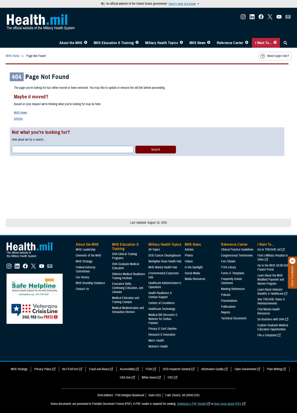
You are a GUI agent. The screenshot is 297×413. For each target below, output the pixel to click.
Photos (189, 255)
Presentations (229, 301)
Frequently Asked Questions (231, 281)
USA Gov (125, 377)
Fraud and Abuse (99, 369)
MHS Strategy (84, 261)
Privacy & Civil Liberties (162, 329)
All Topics (154, 250)
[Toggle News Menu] (208, 43)
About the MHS (70, 43)
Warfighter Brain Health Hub (164, 261)
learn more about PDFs (227, 404)
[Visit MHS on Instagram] (243, 18)
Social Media (192, 273)
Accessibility (127, 369)
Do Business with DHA (270, 319)
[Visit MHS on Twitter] (270, 18)
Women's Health (158, 346)
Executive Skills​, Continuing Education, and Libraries (127, 288)
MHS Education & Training (114, 43)
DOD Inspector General (176, 369)
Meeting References (233, 289)
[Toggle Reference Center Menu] (246, 43)
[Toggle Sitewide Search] (285, 43)
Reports (225, 312)
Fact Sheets (228, 261)
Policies (225, 295)
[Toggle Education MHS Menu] (137, 43)
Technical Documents (234, 318)
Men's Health (156, 341)
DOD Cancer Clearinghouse (164, 255)
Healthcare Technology (161, 309)
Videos (189, 261)
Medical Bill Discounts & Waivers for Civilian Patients (162, 319)
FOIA (149, 369)
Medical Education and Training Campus (125, 300)
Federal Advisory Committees (86, 269)
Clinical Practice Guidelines (237, 250)
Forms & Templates (232, 273)
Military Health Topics (161, 43)
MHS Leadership (85, 250)
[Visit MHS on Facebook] (261, 18)
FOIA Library (228, 267)
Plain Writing (274, 369)
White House (149, 377)
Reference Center (230, 43)
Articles (18, 119)
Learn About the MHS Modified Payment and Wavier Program (270, 279)
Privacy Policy (42, 369)
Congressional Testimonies (237, 255)
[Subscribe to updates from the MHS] (288, 18)
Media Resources (195, 279)
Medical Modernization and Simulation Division (128, 310)
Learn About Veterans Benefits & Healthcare (270, 292)
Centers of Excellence (161, 303)
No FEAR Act (70, 369)
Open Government (245, 369)
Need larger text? (278, 56)
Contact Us (82, 289)
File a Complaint (267, 335)
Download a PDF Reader (191, 404)
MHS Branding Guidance (90, 283)
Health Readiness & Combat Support (160, 295)
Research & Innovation (161, 335)
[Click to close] (292, 261)
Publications (228, 307)
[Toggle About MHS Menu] (85, 43)
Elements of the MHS (88, 255)
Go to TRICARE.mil (269, 250)
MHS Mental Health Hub (162, 267)
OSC (170, 377)
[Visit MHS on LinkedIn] (252, 18)
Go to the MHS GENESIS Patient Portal (272, 267)
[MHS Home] (32, 258)
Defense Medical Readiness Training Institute (128, 276)
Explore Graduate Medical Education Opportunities (272, 327)
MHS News (197, 43)
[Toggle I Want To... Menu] (275, 43)
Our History (82, 277)
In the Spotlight (194, 267)
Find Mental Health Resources (268, 311)
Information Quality (212, 369)
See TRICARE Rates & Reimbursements (271, 301)
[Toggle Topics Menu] (181, 43)
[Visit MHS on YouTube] (279, 18)
